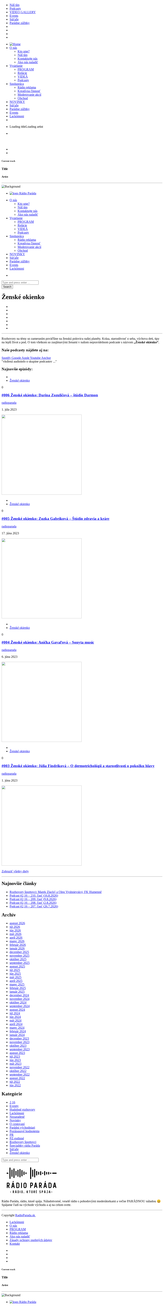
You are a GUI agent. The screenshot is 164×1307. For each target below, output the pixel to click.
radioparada (9, 402)
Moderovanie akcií (29, 94)
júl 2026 (15, 926)
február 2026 (18, 944)
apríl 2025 (16, 981)
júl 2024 (15, 1013)
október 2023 (18, 1045)
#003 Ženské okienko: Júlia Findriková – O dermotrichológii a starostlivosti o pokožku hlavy (78, 766)
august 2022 (17, 1078)
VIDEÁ (23, 76)
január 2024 (17, 1035)
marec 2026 (17, 941)
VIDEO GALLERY (23, 12)
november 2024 (19, 999)
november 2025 (19, 955)
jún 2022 (15, 1085)
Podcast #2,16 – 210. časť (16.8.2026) (34, 895)
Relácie (22, 73)
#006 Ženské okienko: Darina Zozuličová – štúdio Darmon (50, 395)
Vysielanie (16, 65)
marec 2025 (17, 984)
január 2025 (17, 991)
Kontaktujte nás (27, 58)
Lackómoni (17, 116)
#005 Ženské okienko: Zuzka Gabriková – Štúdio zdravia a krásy (56, 518)
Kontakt (15, 1243)
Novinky (15, 1120)
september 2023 (20, 1049)
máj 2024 (15, 1020)
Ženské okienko (20, 380)
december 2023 (19, 1038)
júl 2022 (15, 1081)
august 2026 (17, 923)
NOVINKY (17, 101)
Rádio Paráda (27, 193)
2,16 (12, 1102)
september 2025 (20, 962)
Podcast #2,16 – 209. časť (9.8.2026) (33, 899)
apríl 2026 (16, 937)
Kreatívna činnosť (29, 91)
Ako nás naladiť (28, 62)
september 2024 (20, 1006)
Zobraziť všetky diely (15, 871)
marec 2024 (17, 1027)
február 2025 (18, 988)
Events (14, 15)
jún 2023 (15, 1060)
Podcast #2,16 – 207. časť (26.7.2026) (34, 906)
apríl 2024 (16, 1024)
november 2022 (19, 1067)
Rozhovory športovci (23, 1142)
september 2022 (20, 1074)
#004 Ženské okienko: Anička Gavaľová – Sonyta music (48, 642)
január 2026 (17, 948)
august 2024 (17, 1009)
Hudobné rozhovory (22, 1109)
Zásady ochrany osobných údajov (31, 1240)
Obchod (23, 98)
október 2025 (18, 959)
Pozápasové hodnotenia (24, 1131)
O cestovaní (17, 1124)
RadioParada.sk (25, 1215)
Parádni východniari (22, 1127)
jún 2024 (15, 1017)
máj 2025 (15, 977)
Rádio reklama (27, 87)
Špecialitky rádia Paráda (25, 1145)
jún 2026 (15, 930)
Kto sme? (24, 51)
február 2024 (18, 1031)
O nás (13, 47)
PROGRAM (26, 69)
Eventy (14, 1106)
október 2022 (18, 1071)
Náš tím (14, 5)
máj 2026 (15, 934)
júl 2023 (15, 1056)
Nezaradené (17, 1116)
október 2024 (18, 1002)
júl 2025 (15, 970)
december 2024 (19, 995)
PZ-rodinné (17, 1138)
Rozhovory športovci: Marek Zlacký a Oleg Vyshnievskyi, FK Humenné (56, 892)
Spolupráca (17, 83)
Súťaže (14, 19)
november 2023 (19, 1042)
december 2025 (19, 952)
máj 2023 (15, 1063)
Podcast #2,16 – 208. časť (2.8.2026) (33, 902)
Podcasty (15, 8)
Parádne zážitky (20, 23)
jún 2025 (15, 973)
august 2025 (17, 966)
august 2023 (17, 1053)
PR (12, 1134)
